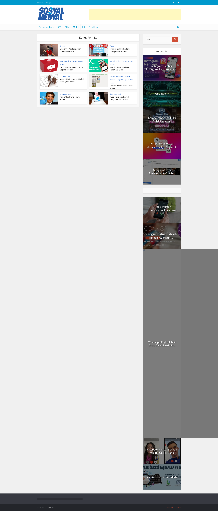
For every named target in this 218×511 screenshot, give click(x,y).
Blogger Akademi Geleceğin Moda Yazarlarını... (162, 236)
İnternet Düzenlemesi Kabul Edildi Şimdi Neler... (72, 80)
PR (83, 27)
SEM (67, 27)
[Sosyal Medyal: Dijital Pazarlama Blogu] (51, 14)
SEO (59, 27)
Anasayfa (41, 2)
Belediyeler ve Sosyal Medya (162, 477)
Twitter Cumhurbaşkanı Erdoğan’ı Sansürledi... (120, 50)
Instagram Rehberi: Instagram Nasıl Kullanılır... (162, 67)
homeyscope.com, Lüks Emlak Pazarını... (162, 119)
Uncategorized (65, 76)
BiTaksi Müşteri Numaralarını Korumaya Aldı (162, 210)
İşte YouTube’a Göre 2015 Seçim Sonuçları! (71, 68)
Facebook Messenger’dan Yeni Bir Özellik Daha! (162, 451)
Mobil (75, 27)
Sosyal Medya (45, 27)
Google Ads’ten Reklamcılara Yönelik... (162, 171)
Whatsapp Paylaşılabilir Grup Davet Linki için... (162, 343)
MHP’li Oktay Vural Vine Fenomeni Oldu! (120, 68)
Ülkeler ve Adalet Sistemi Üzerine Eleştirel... (70, 50)
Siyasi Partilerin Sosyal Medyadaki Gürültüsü (119, 98)
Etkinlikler (93, 27)
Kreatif (62, 46)
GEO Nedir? (162, 93)
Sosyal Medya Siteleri (125, 79)
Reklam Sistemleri (116, 76)
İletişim (48, 2)
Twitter (112, 46)
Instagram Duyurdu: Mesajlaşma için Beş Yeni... (162, 145)
